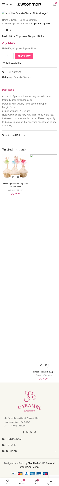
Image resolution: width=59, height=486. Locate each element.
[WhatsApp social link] (31, 432)
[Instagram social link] (27, 432)
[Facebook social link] (23, 432)
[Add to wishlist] (17, 177)
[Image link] (29, 401)
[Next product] (10, 30)
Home (5, 20)
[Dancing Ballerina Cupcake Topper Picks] (15, 167)
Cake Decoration (28, 20)
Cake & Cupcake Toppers (15, 23)
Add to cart (24, 56)
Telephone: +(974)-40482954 (17, 422)
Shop (14, 20)
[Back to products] (7, 30)
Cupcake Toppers (40, 23)
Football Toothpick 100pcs (43, 372)
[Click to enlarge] (7, 10)
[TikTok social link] (35, 432)
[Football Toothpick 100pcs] (43, 261)
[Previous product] (4, 30)
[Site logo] (29, 4)
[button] (12, 177)
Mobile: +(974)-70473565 (15, 426)
